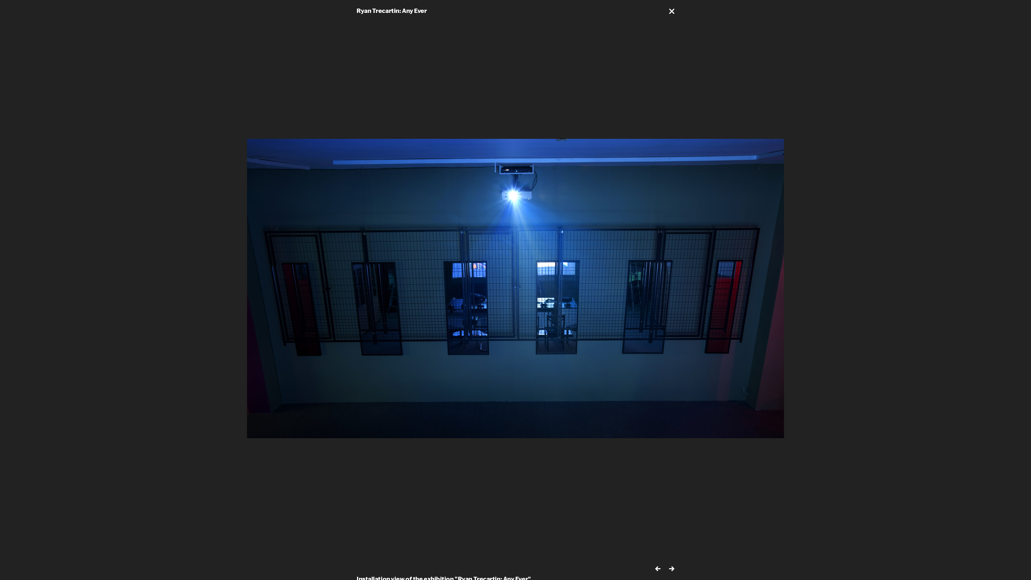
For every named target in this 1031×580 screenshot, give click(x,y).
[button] (672, 11)
